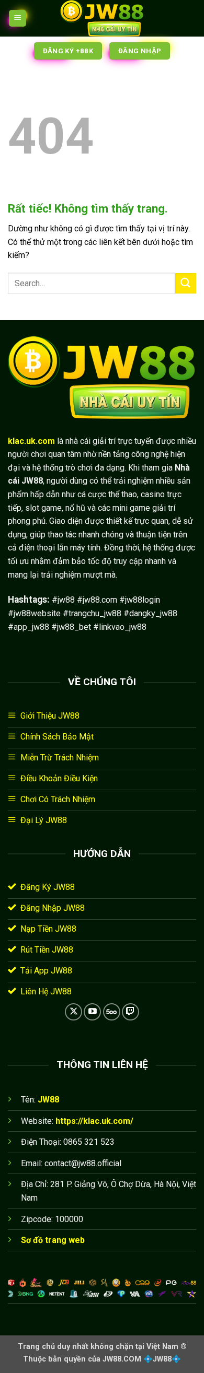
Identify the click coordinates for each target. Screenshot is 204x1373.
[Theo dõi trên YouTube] (92, 1011)
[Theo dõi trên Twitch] (130, 1011)
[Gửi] (185, 283)
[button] (17, 18)
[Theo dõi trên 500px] (111, 1011)
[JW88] (102, 18)
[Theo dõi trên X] (73, 1011)
